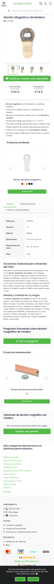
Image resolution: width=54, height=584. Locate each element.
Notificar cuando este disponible (28, 78)
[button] (9, 10)
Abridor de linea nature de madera (27, 389)
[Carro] (51, 3)
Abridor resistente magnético (27, 180)
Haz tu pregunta (28, 341)
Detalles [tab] (10, 204)
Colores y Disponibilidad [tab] (17, 210)
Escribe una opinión (27, 431)
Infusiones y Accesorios (12, 464)
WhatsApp (13, 512)
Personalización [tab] (27, 204)
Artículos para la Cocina (12, 461)
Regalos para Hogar (10, 457)
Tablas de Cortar (9, 484)
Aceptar (20, 579)
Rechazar (33, 579)
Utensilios (7, 488)
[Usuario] (45, 4)
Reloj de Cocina (9, 474)
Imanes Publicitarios (11, 477)
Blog (8, 545)
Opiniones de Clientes (16, 541)
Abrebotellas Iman (10, 467)
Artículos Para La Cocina (12, 481)
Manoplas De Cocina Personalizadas (17, 471)
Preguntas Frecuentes (16, 528)
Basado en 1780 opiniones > (27, 561)
